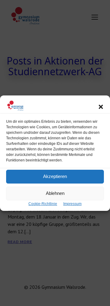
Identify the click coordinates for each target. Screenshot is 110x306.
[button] (101, 107)
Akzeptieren (55, 176)
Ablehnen (55, 193)
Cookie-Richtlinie (42, 204)
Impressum (72, 204)
